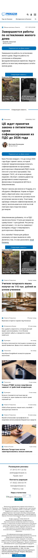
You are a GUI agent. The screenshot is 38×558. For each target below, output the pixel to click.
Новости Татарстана (10, 280)
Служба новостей (9, 42)
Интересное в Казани (10, 326)
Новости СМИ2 (7, 77)
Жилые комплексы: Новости (12, 27)
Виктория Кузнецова (16, 144)
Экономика (7, 119)
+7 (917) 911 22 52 (18, 470)
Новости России (8, 446)
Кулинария (7, 340)
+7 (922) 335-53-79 (18, 483)
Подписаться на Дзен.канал (19, 48)
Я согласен (19, 555)
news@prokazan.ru (18, 486)
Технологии (7, 350)
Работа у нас (18, 489)
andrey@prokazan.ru (18, 473)
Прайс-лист (18, 476)
